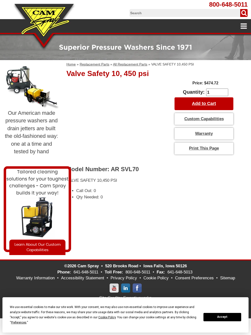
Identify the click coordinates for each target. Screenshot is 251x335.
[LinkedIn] (125, 287)
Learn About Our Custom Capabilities (37, 247)
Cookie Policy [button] (107, 317)
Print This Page (204, 148)
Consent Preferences (194, 278)
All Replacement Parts (130, 64)
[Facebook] (137, 287)
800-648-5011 (228, 4)
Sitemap (227, 278)
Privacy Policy (124, 278)
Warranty (204, 133)
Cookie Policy (156, 278)
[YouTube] (114, 287)
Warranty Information (35, 278)
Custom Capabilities (204, 118)
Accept (222, 317)
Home (71, 64)
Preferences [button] (18, 322)
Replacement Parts (94, 64)
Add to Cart (204, 103)
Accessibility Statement (82, 278)
